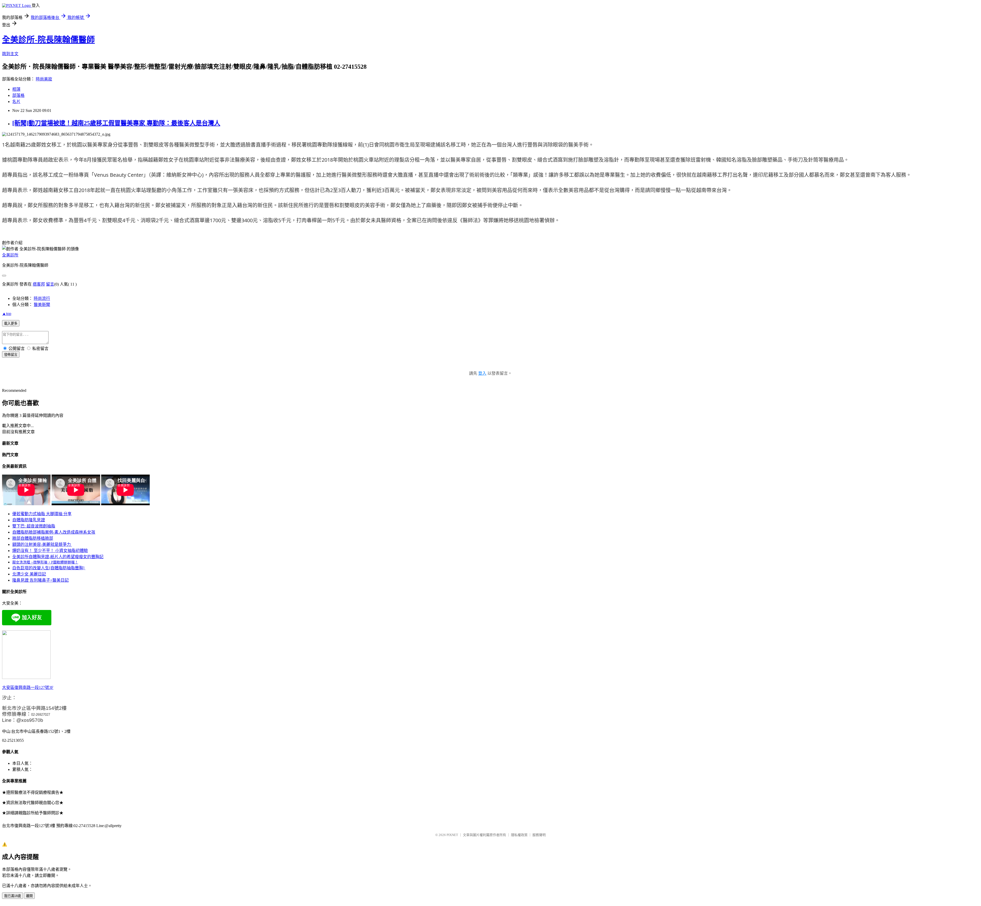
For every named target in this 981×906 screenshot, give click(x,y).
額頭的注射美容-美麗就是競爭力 (42, 544)
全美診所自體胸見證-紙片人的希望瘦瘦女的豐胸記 (57, 557)
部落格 (18, 95)
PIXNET (452, 835)
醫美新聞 (42, 304)
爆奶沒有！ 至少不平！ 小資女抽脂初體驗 (50, 550)
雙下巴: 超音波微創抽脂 (33, 526)
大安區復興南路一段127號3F (27, 687)
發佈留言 (10, 355)
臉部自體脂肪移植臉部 (32, 538)
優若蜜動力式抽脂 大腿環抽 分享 (42, 514)
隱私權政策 (519, 835)
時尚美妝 (44, 79)
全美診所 (10, 255)
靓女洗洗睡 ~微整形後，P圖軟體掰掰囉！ (45, 562)
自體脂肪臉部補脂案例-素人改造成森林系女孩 (53, 532)
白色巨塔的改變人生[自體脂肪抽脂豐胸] (48, 568)
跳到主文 (10, 54)
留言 (50, 284)
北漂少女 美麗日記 (29, 574)
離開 (29, 896)
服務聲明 (539, 835)
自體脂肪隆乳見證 (28, 520)
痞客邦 (39, 284)
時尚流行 (42, 298)
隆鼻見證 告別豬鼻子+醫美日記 (40, 580)
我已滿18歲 (12, 896)
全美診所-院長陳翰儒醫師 (48, 39)
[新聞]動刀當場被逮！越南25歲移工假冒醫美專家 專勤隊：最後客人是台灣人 (116, 123)
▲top (6, 313)
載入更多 (10, 323)
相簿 (16, 89)
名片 (16, 101)
